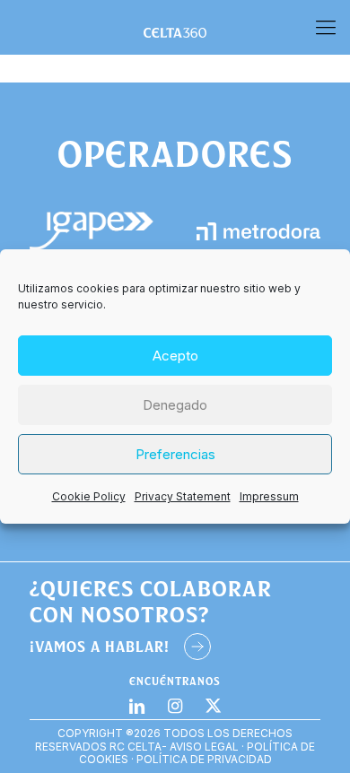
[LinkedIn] (137, 706)
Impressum (269, 496)
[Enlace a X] (213, 706)
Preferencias (175, 454)
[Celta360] (175, 26)
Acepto (175, 355)
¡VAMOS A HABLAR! (100, 647)
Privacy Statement (183, 496)
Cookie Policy (89, 496)
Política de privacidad (204, 759)
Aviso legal (204, 746)
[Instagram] (175, 706)
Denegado (175, 404)
